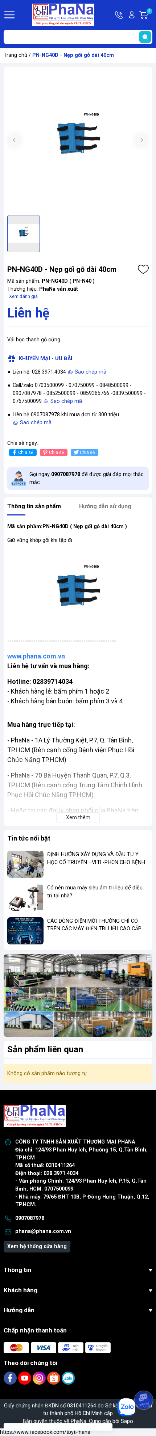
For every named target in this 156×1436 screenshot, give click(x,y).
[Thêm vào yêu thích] (143, 269)
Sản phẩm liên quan (45, 1049)
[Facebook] (11, 1378)
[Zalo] (68, 1378)
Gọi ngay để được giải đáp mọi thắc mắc (86, 478)
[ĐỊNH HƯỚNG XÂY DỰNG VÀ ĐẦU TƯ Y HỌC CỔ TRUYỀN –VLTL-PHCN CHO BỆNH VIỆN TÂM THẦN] (25, 864)
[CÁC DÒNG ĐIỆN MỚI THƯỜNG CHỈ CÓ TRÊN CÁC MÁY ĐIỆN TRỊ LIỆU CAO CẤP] (25, 930)
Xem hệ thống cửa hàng (37, 1246)
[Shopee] (54, 1378)
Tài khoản (131, 14)
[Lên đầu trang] (144, 1379)
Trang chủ (15, 55)
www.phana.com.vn (36, 656)
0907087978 (29, 1218)
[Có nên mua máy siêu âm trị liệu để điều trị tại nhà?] (25, 897)
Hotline (119, 14)
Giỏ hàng (150, 15)
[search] (145, 37)
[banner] (78, 995)
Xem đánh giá (23, 296)
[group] (78, 140)
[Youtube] (25, 1378)
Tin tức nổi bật (28, 838)
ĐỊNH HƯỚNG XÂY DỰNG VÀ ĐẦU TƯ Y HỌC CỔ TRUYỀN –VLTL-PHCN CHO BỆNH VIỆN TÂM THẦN (96, 862)
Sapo (127, 1421)
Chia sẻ (25, 452)
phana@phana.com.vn (43, 1231)
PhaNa (78, 1421)
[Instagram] (40, 1378)
